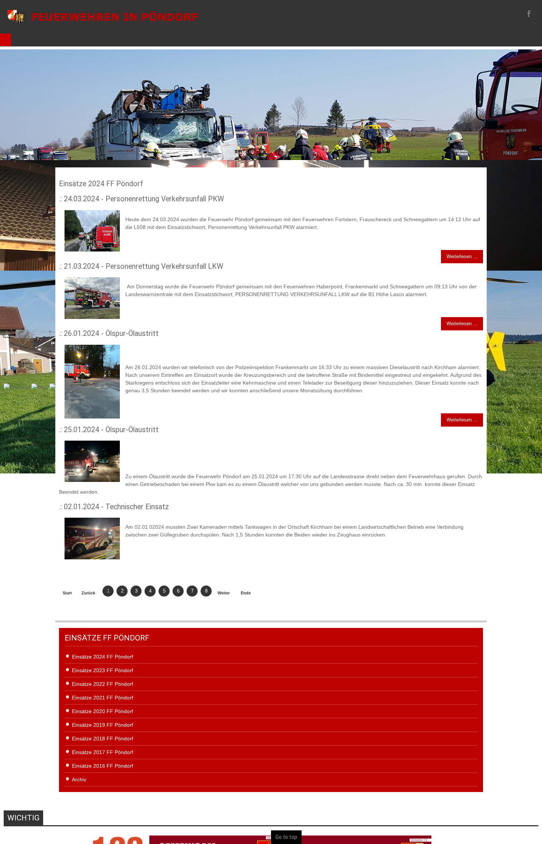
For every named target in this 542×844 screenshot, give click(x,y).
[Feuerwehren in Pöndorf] (103, 16)
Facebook (528, 13)
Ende (246, 593)
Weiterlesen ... (462, 256)
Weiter (224, 593)
